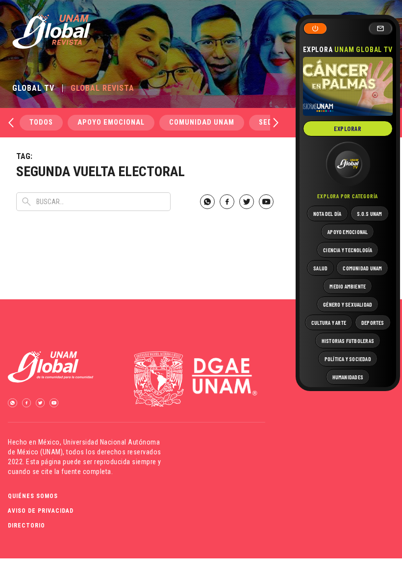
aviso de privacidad (41, 510)
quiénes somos (33, 496)
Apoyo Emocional (111, 122)
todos (41, 122)
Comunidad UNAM (201, 122)
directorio (26, 525)
